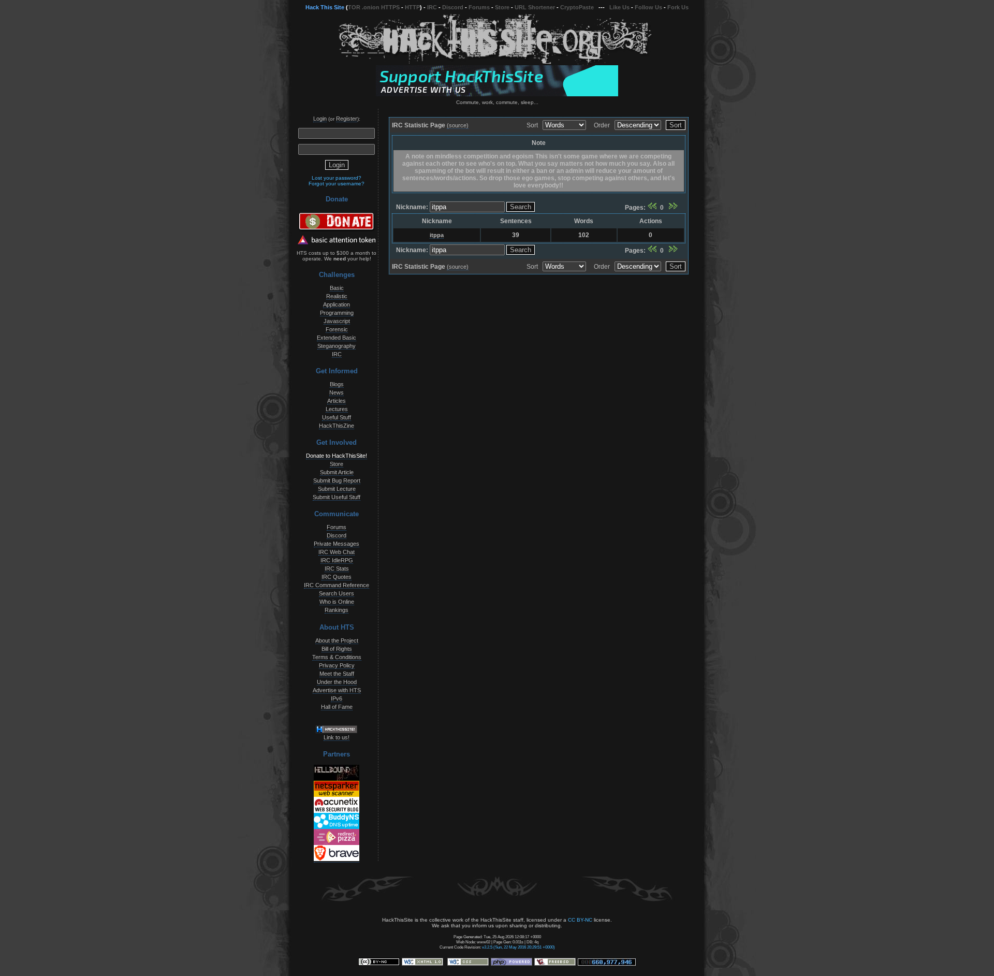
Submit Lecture (337, 489)
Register (346, 118)
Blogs (337, 384)
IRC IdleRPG (336, 560)
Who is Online (336, 602)
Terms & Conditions (336, 657)
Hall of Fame (337, 707)
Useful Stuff (336, 417)
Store (502, 7)
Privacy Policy (337, 665)
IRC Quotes (336, 577)
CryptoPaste (577, 7)
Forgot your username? (336, 183)
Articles (336, 401)
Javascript (337, 321)
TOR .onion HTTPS (374, 7)
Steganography (336, 346)
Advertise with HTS (337, 690)
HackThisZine (336, 426)
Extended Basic (336, 337)
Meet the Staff (336, 674)
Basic (337, 288)
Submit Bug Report (336, 480)
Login (320, 118)
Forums (479, 7)
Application (336, 304)
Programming (337, 313)
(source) (458, 125)
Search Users (336, 593)
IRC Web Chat (336, 552)
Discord (452, 7)
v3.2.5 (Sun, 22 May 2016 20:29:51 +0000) (518, 947)
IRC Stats (337, 568)
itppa (437, 235)
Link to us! (336, 737)
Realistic (336, 296)
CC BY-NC (580, 920)
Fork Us (678, 7)
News (336, 392)
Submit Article (337, 472)
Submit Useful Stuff (336, 497)
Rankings (336, 610)
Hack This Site (324, 7)
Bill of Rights (336, 649)
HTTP (412, 7)
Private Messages (336, 544)
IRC (432, 7)
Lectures (337, 409)
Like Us (619, 7)
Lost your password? (336, 178)
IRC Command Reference (336, 585)
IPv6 (336, 698)
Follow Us (648, 7)
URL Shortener (535, 7)
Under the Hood (337, 682)
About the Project (336, 640)
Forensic (337, 329)
